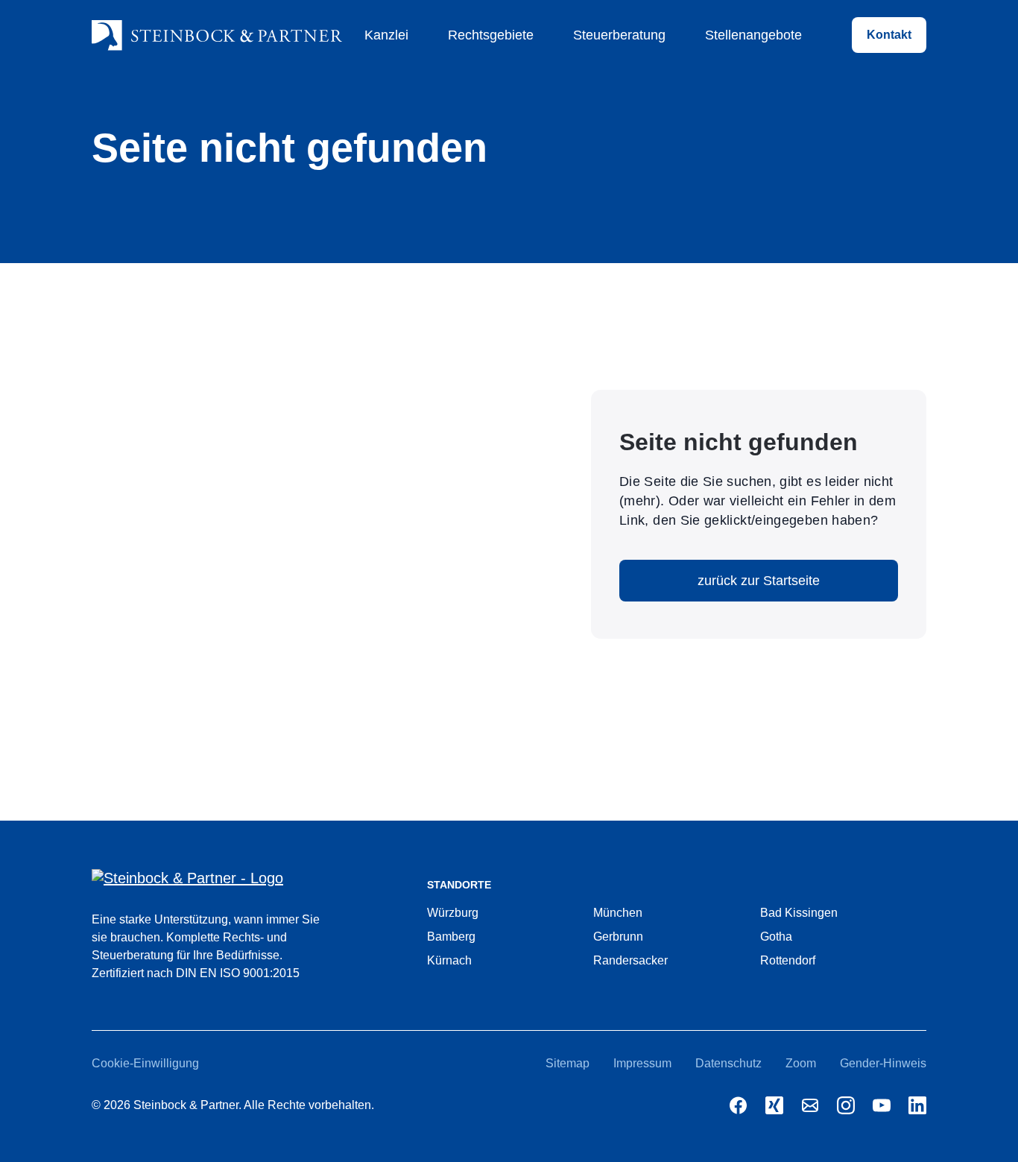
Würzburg (452, 912)
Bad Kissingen (799, 912)
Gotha (776, 936)
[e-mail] (810, 1105)
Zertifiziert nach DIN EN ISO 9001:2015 (196, 973)
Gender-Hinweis (883, 1063)
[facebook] (738, 1105)
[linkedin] (917, 1105)
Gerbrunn (618, 936)
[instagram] (846, 1105)
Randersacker (630, 960)
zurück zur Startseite (759, 580)
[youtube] (882, 1105)
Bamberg (451, 936)
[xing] (774, 1105)
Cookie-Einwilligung (145, 1063)
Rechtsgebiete (491, 35)
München (617, 912)
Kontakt (889, 34)
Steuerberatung (619, 35)
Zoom (800, 1063)
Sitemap (567, 1063)
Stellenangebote (753, 35)
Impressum (642, 1063)
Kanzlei (386, 35)
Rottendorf (787, 960)
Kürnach (449, 960)
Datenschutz (728, 1063)
